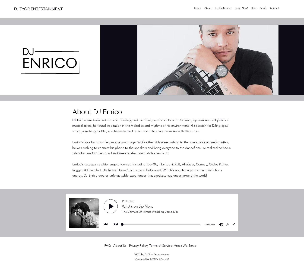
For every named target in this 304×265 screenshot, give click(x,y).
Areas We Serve (185, 246)
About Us (119, 246)
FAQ (107, 246)
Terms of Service (160, 246)
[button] (207, 60)
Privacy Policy (138, 246)
